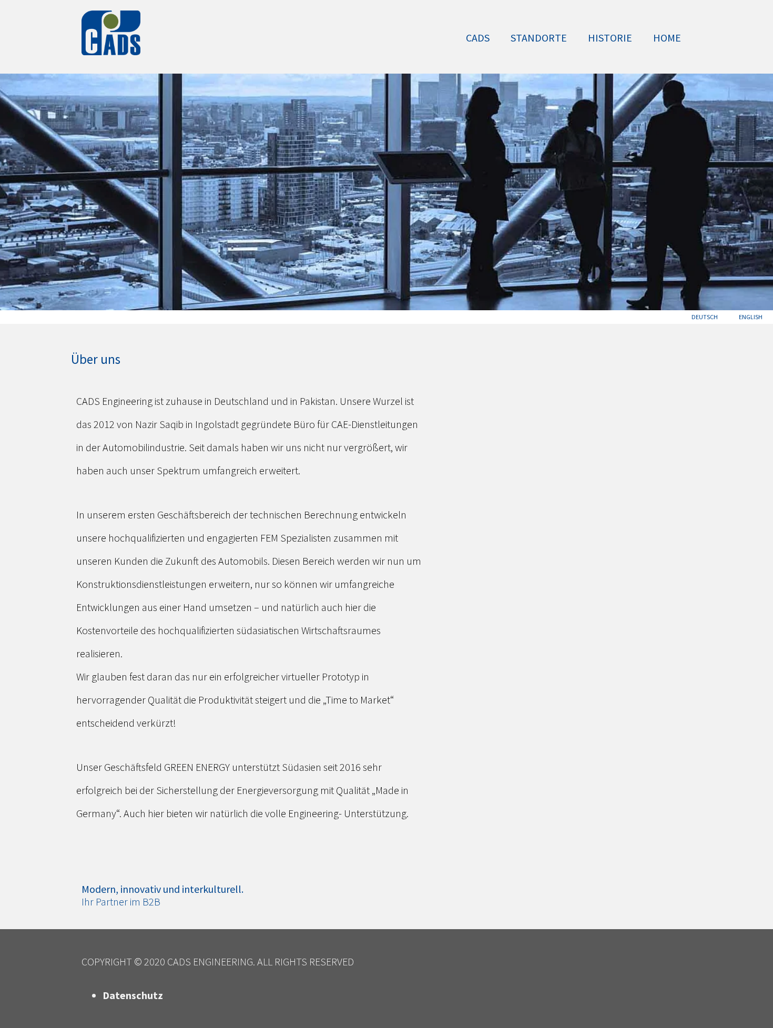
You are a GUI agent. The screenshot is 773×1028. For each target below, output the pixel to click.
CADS (478, 37)
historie (610, 37)
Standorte (539, 37)
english (750, 317)
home (667, 37)
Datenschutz (133, 995)
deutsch (704, 317)
